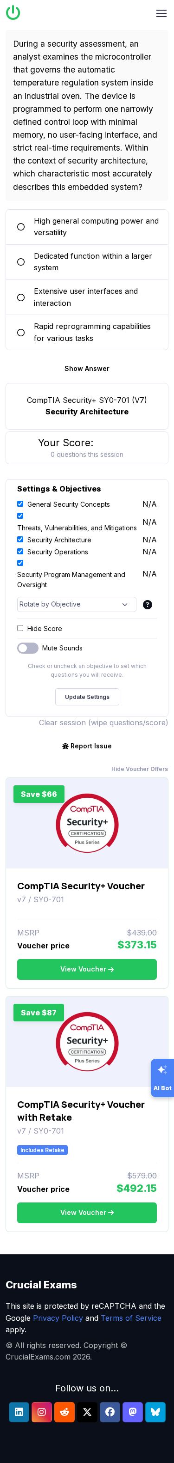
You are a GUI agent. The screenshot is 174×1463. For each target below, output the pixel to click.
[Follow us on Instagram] (42, 1412)
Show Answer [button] (87, 368)
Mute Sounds (62, 648)
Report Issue (91, 746)
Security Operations (57, 552)
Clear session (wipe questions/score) (103, 722)
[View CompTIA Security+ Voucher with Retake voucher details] (87, 1041)
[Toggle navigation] (161, 13)
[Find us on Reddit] (64, 1412)
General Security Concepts (68, 504)
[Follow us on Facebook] (110, 1412)
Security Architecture (59, 540)
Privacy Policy (58, 1318)
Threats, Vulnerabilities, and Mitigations (77, 528)
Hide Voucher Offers (139, 768)
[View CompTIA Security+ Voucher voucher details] (87, 823)
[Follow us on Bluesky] (155, 1412)
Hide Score (44, 628)
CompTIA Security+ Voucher (81, 886)
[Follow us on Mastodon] (132, 1412)
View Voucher (83, 969)
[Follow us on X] (87, 1412)
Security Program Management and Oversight (71, 580)
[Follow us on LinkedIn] (19, 1412)
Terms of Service (131, 1318)
